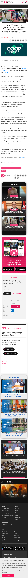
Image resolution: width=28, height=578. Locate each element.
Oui (5, 286)
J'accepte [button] (8, 575)
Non (6, 288)
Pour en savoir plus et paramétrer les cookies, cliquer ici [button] (13, 571)
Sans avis (7, 289)
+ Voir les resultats (16, 293)
